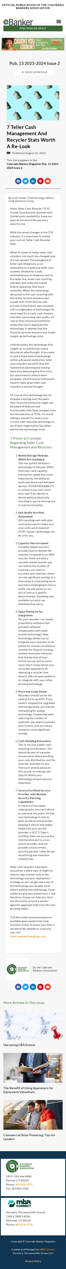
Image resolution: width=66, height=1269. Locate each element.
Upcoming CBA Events (19, 1045)
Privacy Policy (33, 1261)
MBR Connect (47, 1249)
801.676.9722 (24, 1224)
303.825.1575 (24, 1184)
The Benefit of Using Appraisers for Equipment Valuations (28, 1090)
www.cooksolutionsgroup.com (28, 936)
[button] (59, 21)
